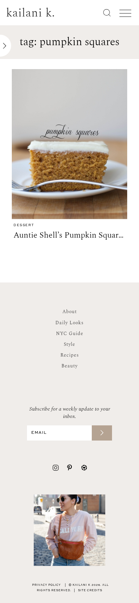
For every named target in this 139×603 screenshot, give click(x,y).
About (69, 311)
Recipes (69, 355)
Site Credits (90, 590)
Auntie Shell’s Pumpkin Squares (69, 235)
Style (69, 344)
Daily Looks (69, 322)
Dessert (23, 225)
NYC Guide (69, 333)
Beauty (69, 365)
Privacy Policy (46, 585)
